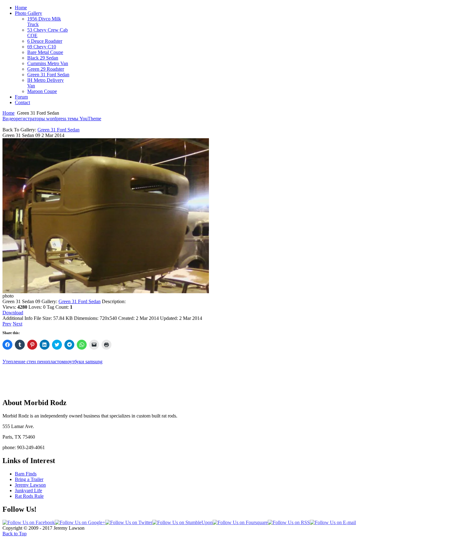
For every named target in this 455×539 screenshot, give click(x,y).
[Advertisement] (227, 378)
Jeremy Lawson (30, 485)
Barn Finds (26, 473)
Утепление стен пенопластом (33, 361)
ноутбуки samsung (83, 361)
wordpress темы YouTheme (73, 118)
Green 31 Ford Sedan (58, 129)
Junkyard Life (28, 490)
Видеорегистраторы (24, 118)
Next (17, 323)
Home (8, 113)
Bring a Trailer (29, 479)
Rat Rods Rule (29, 496)
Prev (6, 323)
